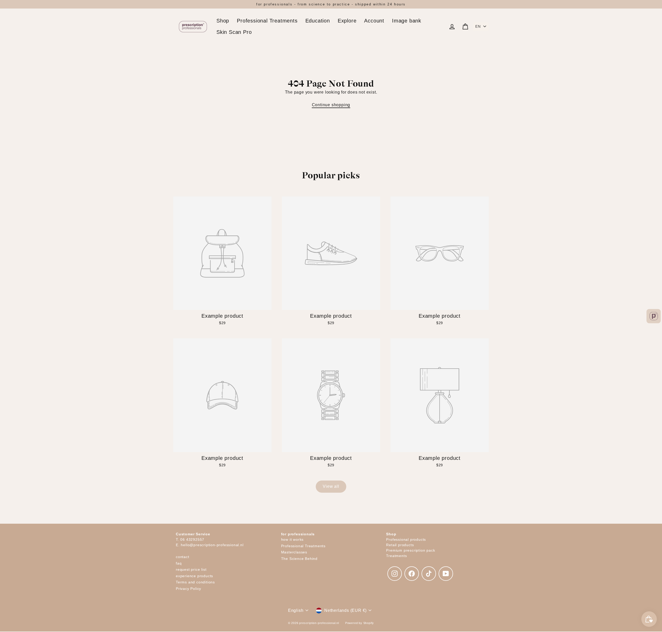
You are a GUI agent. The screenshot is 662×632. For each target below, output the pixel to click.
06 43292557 (192, 539)
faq (179, 563)
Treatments (396, 556)
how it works (292, 539)
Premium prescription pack (410, 550)
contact (182, 557)
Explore (347, 21)
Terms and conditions (195, 582)
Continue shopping (331, 105)
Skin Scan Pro (234, 32)
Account (374, 21)
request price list (191, 569)
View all (331, 486)
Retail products (400, 545)
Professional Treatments (267, 21)
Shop (222, 21)
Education (317, 21)
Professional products (406, 539)
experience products (194, 576)
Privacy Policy (188, 589)
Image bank (406, 21)
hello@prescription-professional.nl (212, 545)
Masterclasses (294, 552)
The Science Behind (299, 559)
